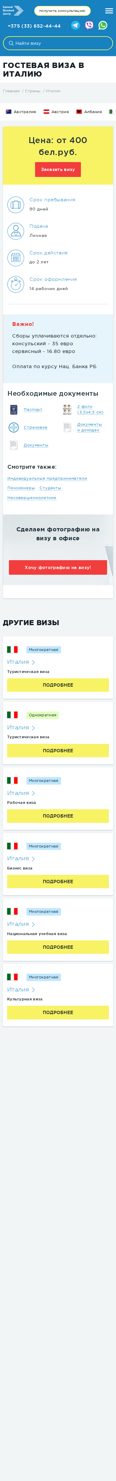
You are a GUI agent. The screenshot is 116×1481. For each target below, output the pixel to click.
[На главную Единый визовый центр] (13, 10)
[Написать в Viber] (89, 26)
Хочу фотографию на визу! (58, 567)
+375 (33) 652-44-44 (34, 25)
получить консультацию (62, 11)
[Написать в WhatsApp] (103, 26)
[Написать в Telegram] (75, 26)
